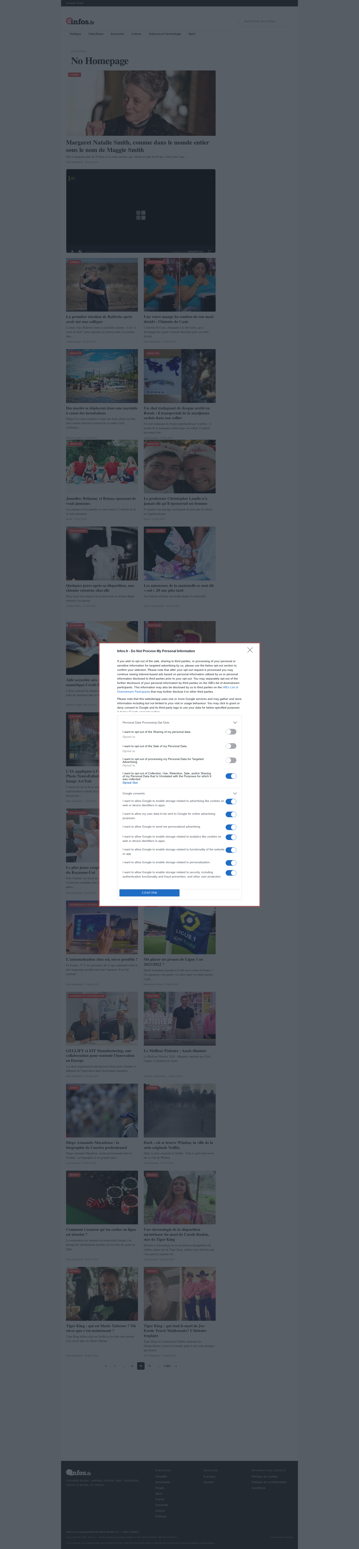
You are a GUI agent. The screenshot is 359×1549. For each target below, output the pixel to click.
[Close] (251, 651)
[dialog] (179, 774)
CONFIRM (149, 892)
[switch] (231, 731)
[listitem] (179, 722)
